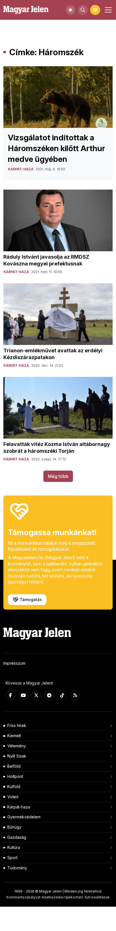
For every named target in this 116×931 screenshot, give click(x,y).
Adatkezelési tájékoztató (62, 897)
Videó (13, 796)
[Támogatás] (95, 10)
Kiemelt (14, 735)
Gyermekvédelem (24, 816)
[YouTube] (23, 695)
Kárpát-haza (18, 807)
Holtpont (15, 776)
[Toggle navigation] (107, 10)
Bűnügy (14, 827)
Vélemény (16, 745)
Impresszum (14, 663)
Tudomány (17, 867)
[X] (36, 695)
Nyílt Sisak (16, 756)
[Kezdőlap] (25, 10)
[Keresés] (83, 10)
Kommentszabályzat (23, 897)
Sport (12, 857)
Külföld (13, 786)
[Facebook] (10, 695)
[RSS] (75, 695)
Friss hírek (16, 725)
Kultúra (13, 847)
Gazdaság (16, 837)
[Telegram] (49, 695)
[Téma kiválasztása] (70, 10)
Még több (58, 476)
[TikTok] (62, 695)
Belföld (14, 766)
